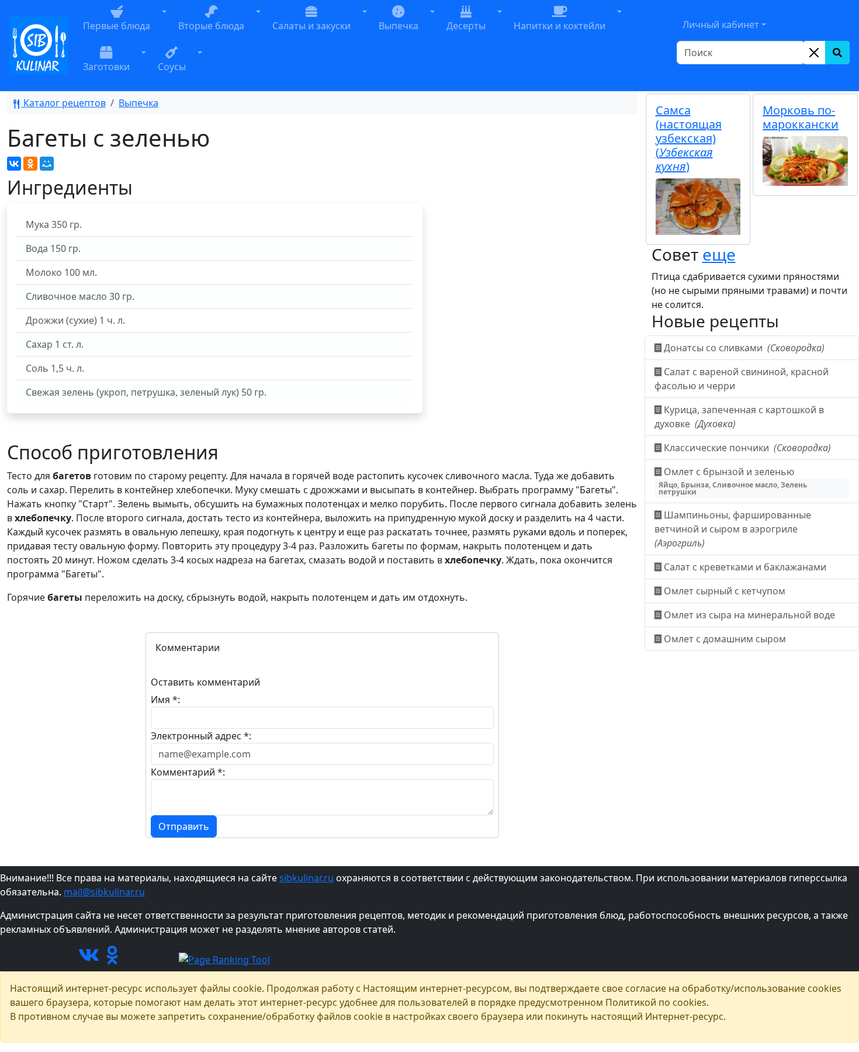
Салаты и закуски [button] (311, 25)
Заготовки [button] (106, 66)
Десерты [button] (466, 25)
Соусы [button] (172, 66)
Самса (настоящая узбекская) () (689, 138)
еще (719, 254)
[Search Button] (837, 52)
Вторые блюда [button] (211, 25)
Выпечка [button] (398, 25)
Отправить (183, 826)
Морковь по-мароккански (801, 117)
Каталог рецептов (63, 102)
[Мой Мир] (47, 164)
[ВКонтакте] (14, 164)
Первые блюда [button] (116, 25)
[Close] (814, 53)
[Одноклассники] (30, 164)
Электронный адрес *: (201, 735)
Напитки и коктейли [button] (559, 25)
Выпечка (138, 102)
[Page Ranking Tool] (224, 958)
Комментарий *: (188, 772)
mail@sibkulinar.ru (104, 891)
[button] (164, 25)
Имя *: (165, 699)
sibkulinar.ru (306, 877)
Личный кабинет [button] (721, 24)
